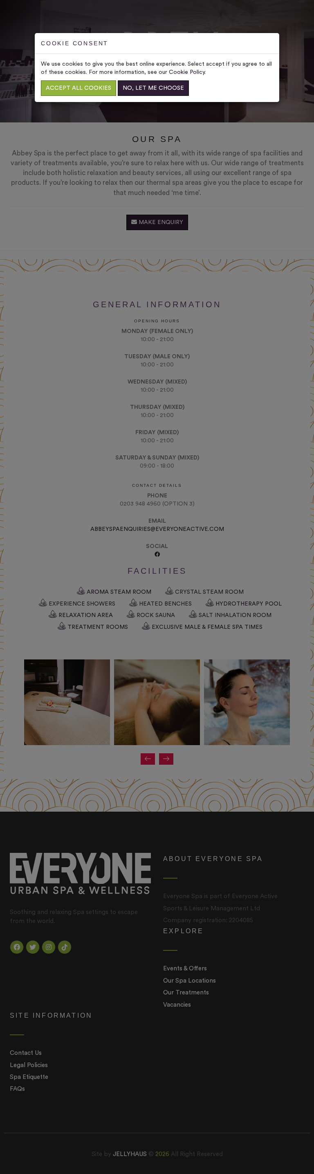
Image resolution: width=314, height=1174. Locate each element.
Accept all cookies (78, 88)
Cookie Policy (186, 72)
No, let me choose (153, 88)
